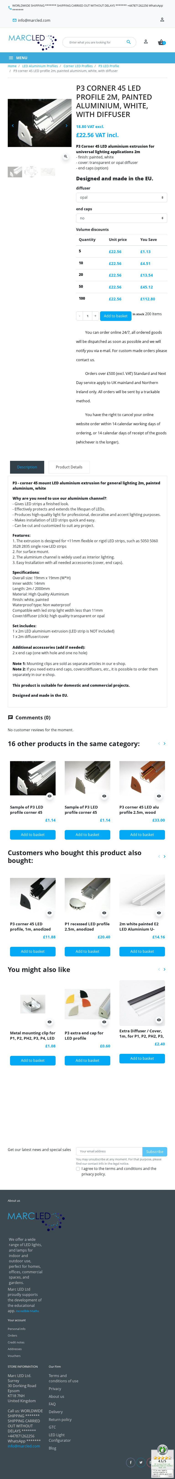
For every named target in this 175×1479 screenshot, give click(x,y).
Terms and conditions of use (63, 1378)
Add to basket (116, 315)
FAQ (52, 1404)
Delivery (56, 1411)
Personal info (17, 1329)
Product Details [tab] (69, 467)
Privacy (55, 1388)
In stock (138, 314)
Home (12, 66)
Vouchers (14, 1356)
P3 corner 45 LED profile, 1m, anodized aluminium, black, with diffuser (32, 931)
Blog (52, 1448)
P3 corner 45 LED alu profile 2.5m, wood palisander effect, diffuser (139, 814)
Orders (12, 1335)
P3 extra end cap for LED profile (84, 1035)
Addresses (15, 1349)
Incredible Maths (27, 1311)
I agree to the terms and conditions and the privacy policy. (119, 1171)
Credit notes (16, 1342)
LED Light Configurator (60, 1437)
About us (56, 1396)
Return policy (60, 1419)
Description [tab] (27, 467)
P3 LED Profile (108, 66)
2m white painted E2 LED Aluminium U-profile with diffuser (139, 929)
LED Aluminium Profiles (40, 66)
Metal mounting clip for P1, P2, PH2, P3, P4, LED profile (32, 1038)
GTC (52, 1427)
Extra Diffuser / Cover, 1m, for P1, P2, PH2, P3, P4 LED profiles (141, 1036)
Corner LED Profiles (78, 66)
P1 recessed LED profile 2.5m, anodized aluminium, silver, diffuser (87, 931)
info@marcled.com (24, 1446)
